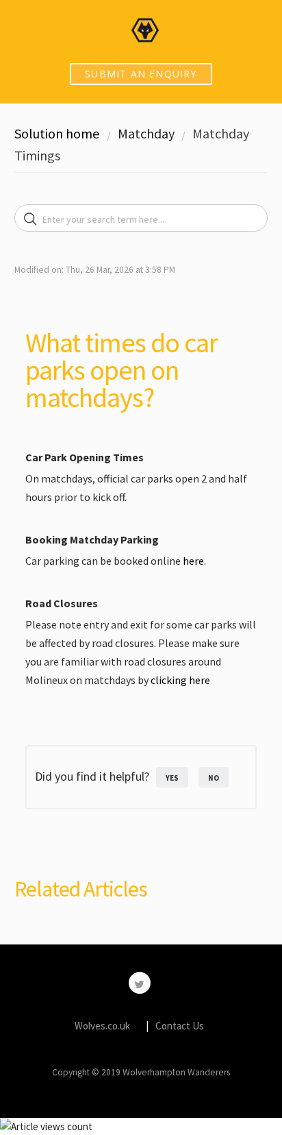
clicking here (180, 680)
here (193, 561)
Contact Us (179, 1025)
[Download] (116, 566)
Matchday (146, 133)
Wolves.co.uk (102, 1025)
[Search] (30, 219)
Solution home (58, 133)
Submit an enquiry (140, 73)
